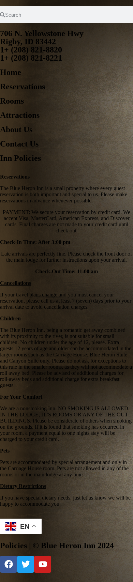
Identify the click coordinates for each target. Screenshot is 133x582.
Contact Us (19, 143)
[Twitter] (25, 564)
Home (10, 72)
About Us (16, 129)
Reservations (22, 86)
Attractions (20, 115)
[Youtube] (42, 564)
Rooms (12, 100)
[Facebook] (8, 564)
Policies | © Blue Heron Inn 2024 (57, 545)
